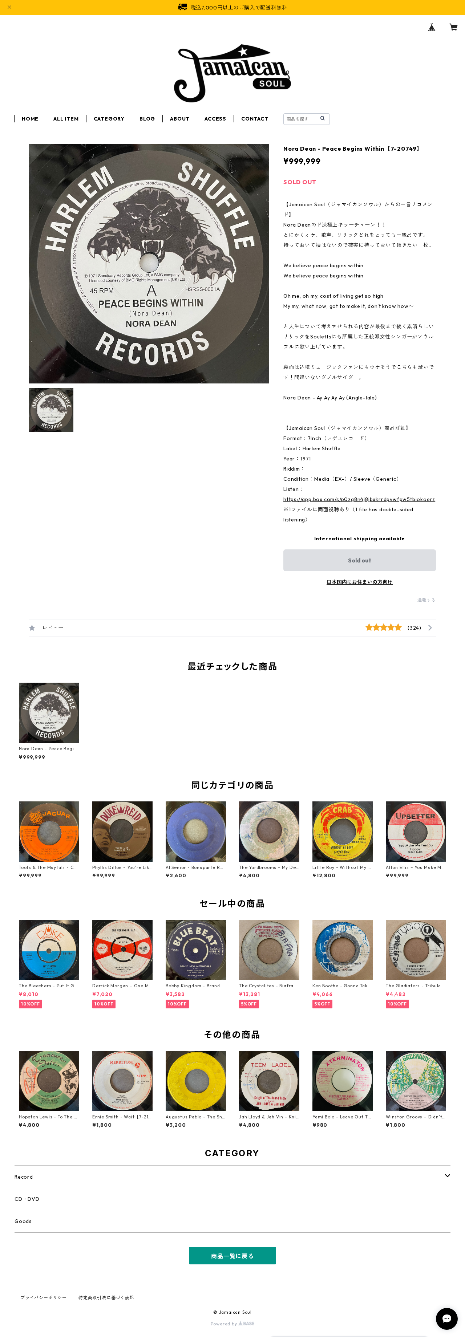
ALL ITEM (65, 118)
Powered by (225, 1323)
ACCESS (215, 118)
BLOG (147, 118)
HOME (30, 118)
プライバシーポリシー (43, 1297)
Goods (23, 1221)
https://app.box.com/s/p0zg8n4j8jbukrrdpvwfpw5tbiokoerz (359, 499)
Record (24, 1177)
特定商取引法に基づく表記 (106, 1297)
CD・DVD (27, 1199)
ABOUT (180, 118)
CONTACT (254, 118)
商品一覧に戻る (232, 1256)
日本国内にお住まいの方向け (360, 582)
